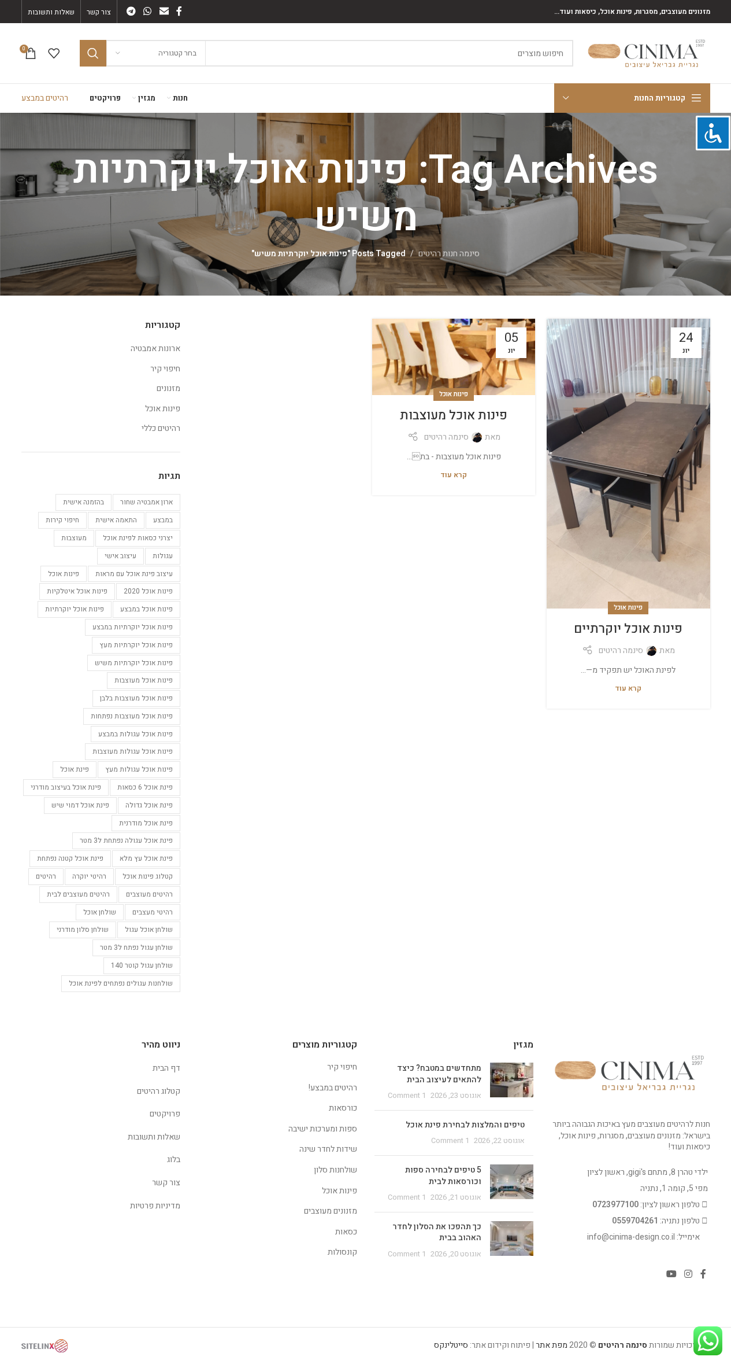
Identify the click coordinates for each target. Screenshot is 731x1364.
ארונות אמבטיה (155, 349)
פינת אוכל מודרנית (146, 823)
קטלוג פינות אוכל (148, 876)
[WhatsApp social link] (147, 11)
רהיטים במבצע (44, 98)
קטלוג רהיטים (158, 1091)
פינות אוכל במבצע (146, 609)
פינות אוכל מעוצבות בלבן (136, 698)
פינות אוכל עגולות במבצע (135, 734)
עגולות (163, 556)
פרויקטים (165, 1114)
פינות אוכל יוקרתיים (628, 629)
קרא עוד (628, 688)
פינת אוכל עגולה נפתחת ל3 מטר (126, 840)
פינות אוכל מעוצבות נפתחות (132, 716)
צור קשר (166, 1183)
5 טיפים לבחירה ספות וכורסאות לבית (443, 1176)
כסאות (346, 1232)
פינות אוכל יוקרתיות (74, 609)
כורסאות (343, 1108)
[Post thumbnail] (511, 1082)
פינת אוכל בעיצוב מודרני (66, 787)
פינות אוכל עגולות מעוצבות (132, 751)
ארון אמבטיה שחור (146, 502)
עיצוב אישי (120, 556)
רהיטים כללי (161, 428)
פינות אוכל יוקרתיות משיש (134, 663)
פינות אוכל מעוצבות (453, 415)
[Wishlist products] (53, 53)
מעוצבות (74, 538)
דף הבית (166, 1068)
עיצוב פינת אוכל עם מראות (134, 574)
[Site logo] (647, 53)
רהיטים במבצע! (333, 1088)
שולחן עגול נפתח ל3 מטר (136, 947)
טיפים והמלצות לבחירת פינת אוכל (465, 1125)
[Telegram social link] (131, 11)
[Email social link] (163, 11)
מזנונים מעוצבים (330, 1211)
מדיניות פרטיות (155, 1206)
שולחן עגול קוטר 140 (142, 965)
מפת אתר (551, 1345)
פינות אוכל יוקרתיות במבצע (132, 627)
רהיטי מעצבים (152, 912)
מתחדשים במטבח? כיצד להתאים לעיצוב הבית (439, 1074)
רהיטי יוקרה (89, 876)
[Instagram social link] (688, 1275)
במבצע (163, 520)
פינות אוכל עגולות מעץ (139, 769)
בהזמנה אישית (83, 502)
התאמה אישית (116, 520)
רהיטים (46, 876)
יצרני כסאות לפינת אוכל (138, 538)
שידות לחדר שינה (328, 1149)
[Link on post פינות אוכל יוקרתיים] (628, 464)
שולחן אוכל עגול (149, 929)
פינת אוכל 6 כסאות (145, 787)
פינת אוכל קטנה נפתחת (70, 858)
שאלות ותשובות (154, 1137)
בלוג (173, 1159)
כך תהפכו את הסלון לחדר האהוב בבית (436, 1232)
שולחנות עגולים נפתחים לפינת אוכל (121, 983)
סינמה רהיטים (621, 650)
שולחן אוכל (99, 912)
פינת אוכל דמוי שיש (80, 805)
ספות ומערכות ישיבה (322, 1129)
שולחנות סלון (335, 1170)
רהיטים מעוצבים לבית (78, 894)
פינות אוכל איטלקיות (77, 591)
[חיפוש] (93, 53)
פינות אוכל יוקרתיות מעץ (136, 645)
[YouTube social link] (671, 1275)
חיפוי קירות (62, 520)
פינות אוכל (628, 608)
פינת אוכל (74, 769)
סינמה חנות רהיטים (449, 254)
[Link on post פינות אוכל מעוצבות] (453, 357)
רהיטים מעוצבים (149, 894)
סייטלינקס (451, 1345)
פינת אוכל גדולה (149, 805)
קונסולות (342, 1252)
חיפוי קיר (165, 369)
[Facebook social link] (179, 11)
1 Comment (407, 1095)
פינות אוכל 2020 (148, 591)
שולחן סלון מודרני (83, 929)
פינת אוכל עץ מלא (146, 858)
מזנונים (168, 389)
